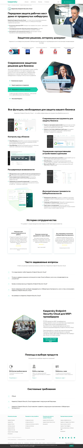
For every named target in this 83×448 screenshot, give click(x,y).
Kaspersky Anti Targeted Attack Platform (67, 422)
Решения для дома (12, 416)
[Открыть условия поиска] (60, 1)
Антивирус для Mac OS (29, 422)
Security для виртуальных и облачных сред (67, 429)
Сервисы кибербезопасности (66, 420)
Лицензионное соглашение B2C (31, 439)
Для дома (26, 1)
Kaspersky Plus (10, 422)
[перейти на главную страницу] (12, 2)
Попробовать (12, 378)
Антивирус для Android (29, 420)
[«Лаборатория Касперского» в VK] (62, 437)
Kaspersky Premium (11, 424)
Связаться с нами (59, 378)
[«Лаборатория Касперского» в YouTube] (68, 437)
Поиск (33, 378)
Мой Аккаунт (68, 1)
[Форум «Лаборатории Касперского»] (71, 437)
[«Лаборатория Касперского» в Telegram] (60, 437)
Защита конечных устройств (66, 424)
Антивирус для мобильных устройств (32, 424)
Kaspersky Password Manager (13, 431)
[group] (18, 240)
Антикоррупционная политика (21, 439)
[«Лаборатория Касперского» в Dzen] (65, 437)
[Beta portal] (74, 437)
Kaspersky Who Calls (11, 429)
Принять (71, 445)
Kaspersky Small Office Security (48, 420)
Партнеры (40, 1)
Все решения (10, 433)
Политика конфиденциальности (12, 439)
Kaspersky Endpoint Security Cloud (49, 422)
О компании (46, 1)
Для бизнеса (33, 1)
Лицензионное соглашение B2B (40, 439)
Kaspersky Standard (11, 420)
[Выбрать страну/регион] (58, 1)
